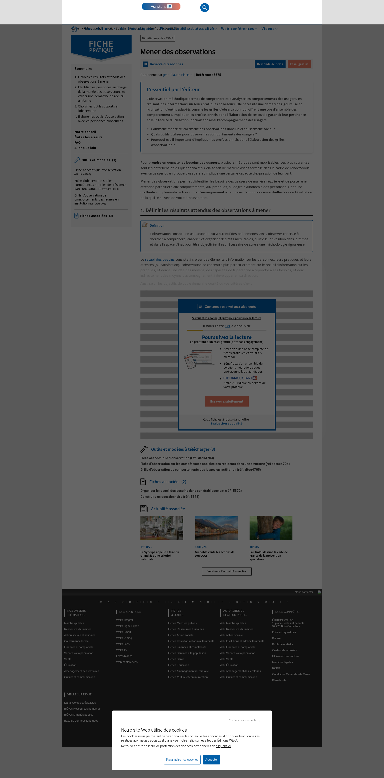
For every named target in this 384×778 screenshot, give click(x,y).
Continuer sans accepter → (245, 720)
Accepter (211, 760)
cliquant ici (223, 746)
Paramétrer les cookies (182, 760)
